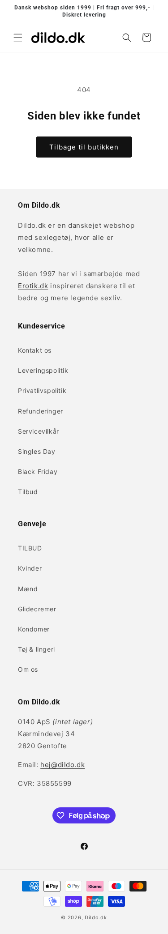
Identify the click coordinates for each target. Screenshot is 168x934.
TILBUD (30, 548)
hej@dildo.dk (62, 764)
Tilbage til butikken (84, 147)
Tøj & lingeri (36, 649)
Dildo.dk (96, 917)
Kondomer (34, 629)
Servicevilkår (38, 431)
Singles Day (37, 451)
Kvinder (30, 568)
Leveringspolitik (43, 370)
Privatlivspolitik (42, 390)
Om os (28, 669)
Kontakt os (35, 350)
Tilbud (28, 491)
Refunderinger (40, 411)
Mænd (28, 589)
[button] (18, 37)
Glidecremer (37, 609)
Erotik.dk (33, 285)
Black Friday (37, 471)
